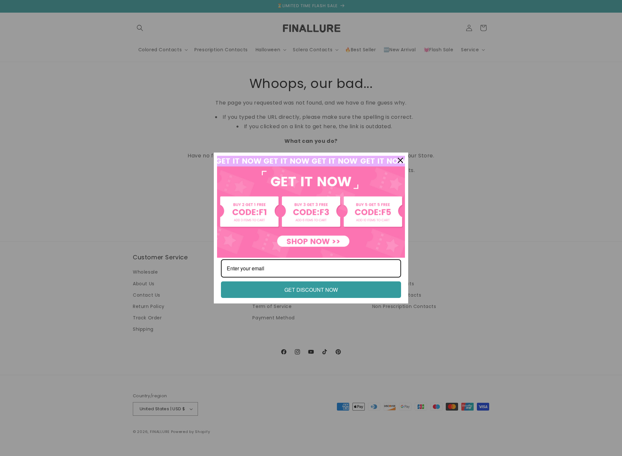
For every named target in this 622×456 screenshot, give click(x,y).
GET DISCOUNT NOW (311, 289)
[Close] (400, 160)
